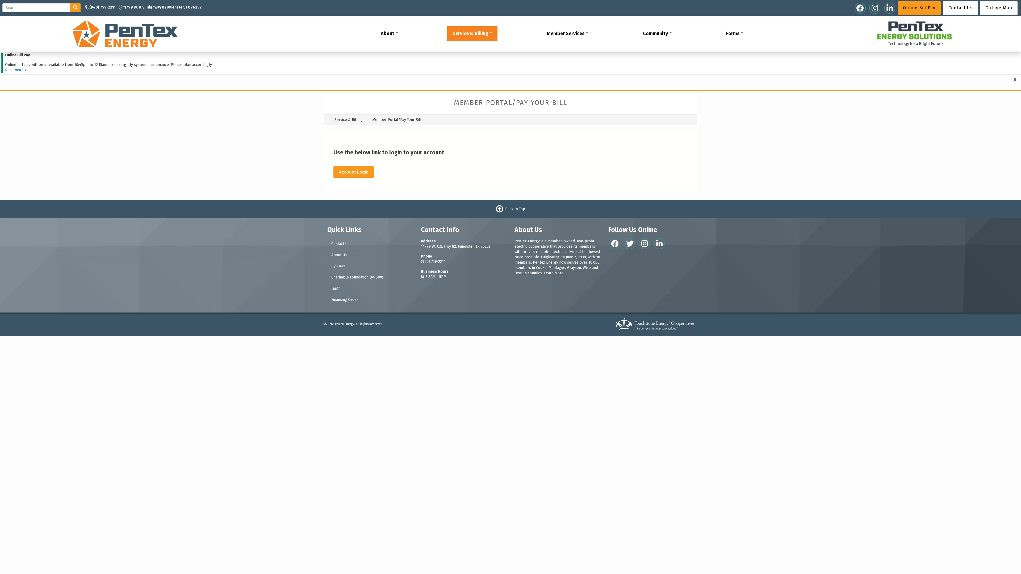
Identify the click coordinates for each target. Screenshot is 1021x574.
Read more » (16, 70)
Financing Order (344, 299)
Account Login (354, 172)
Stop (1015, 79)
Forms (733, 33)
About (388, 33)
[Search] (75, 7)
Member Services (566, 33)
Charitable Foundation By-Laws (357, 277)
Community (656, 33)
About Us (339, 255)
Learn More (553, 273)
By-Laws (338, 266)
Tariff (335, 288)
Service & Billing (471, 33)
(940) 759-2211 (433, 261)
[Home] (125, 33)
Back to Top (515, 208)
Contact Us (340, 244)
